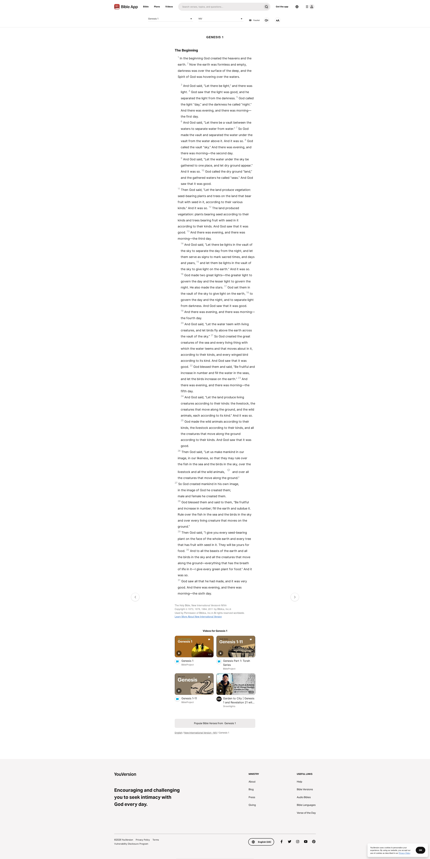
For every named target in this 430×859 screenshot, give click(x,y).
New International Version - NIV (200, 732)
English (178, 732)
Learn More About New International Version (198, 616)
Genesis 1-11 (192, 698)
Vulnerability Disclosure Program (131, 843)
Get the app (282, 6)
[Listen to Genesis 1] (266, 20)
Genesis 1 (153, 18)
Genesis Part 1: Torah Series (236, 662)
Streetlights (229, 706)
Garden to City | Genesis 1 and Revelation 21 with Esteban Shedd (238, 700)
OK (420, 850)
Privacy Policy (143, 839)
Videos (169, 6)
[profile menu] (309, 6)
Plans (157, 6)
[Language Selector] (297, 6)
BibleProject (187, 664)
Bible (146, 6)
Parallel (256, 20)
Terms (156, 839)
